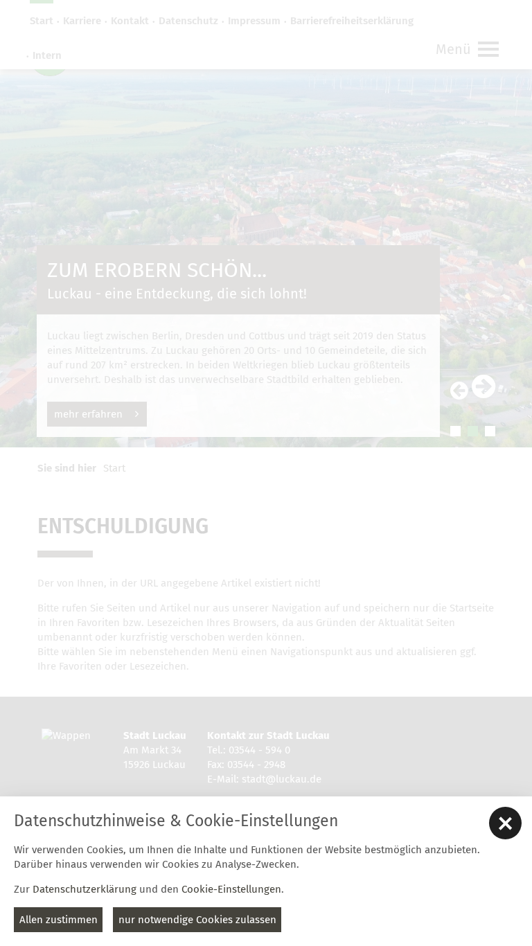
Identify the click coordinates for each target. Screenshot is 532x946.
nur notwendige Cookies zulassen (197, 919)
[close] (505, 823)
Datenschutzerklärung (84, 889)
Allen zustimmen (58, 919)
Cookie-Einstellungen (231, 889)
